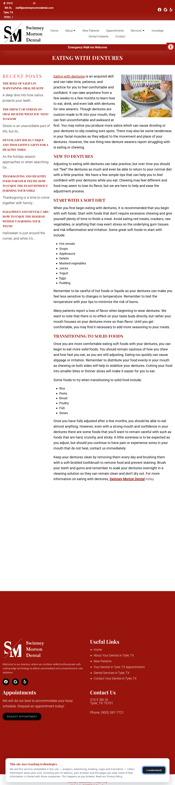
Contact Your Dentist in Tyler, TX (115, 678)
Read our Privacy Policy (109, 776)
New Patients (91, 30)
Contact (120, 36)
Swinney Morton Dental (127, 479)
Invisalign (158, 30)
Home (54, 30)
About (69, 30)
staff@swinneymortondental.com (34, 7)
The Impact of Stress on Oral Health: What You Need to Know (25, 114)
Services (136, 30)
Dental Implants (99, 36)
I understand (154, 770)
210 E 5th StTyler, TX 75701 (101, 701)
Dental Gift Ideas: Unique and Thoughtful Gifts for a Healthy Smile (25, 144)
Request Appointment (22, 716)
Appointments (115, 30)
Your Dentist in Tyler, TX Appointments (119, 667)
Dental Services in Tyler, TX (111, 673)
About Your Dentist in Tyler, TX (114, 655)
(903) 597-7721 (112, 712)
